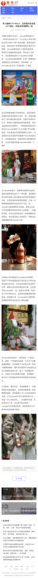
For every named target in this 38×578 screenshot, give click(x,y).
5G (22, 10)
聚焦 (31, 8)
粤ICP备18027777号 (27, 575)
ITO (12, 10)
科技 (12, 8)
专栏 (12, 13)
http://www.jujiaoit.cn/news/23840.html (14, 470)
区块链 (32, 10)
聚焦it (4, 18)
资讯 (3, 8)
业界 (3, 10)
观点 (3, 13)
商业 (22, 8)
